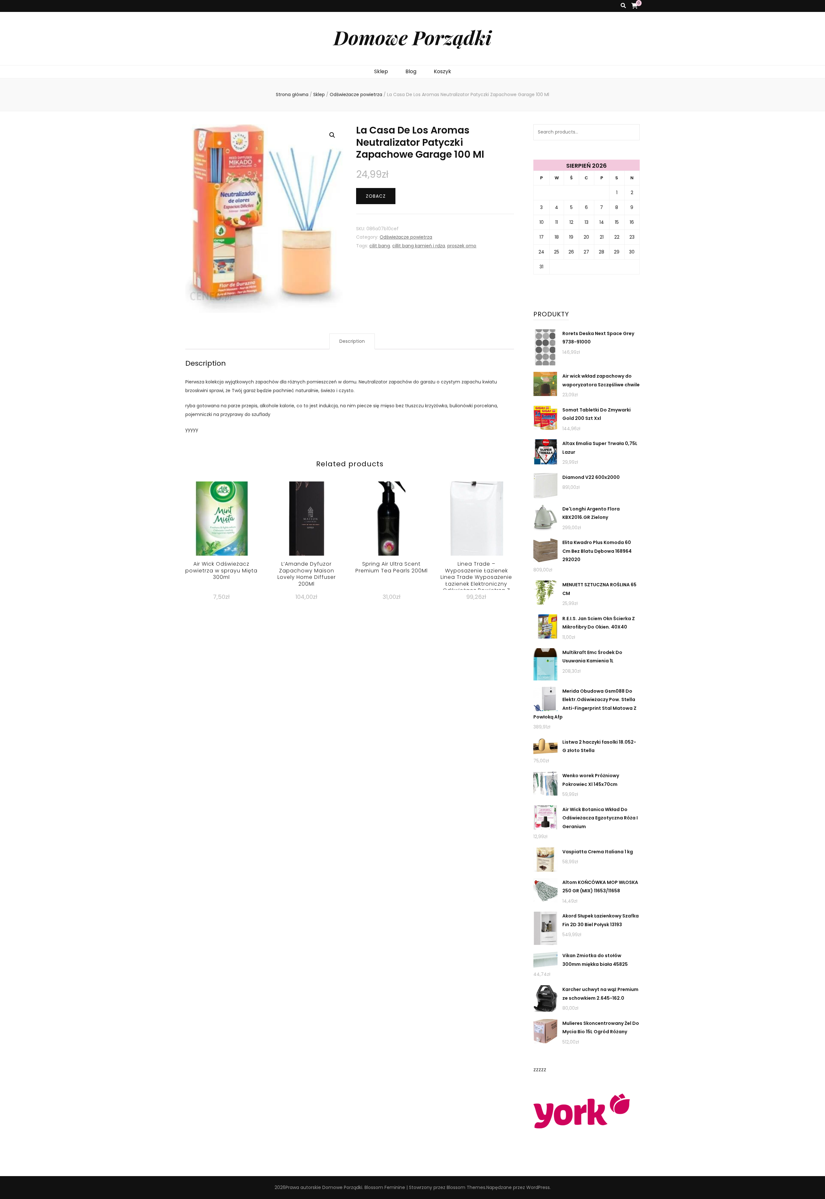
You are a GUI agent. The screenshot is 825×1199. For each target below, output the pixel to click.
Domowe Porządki (412, 37)
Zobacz (376, 196)
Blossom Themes (466, 1187)
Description (352, 341)
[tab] (352, 341)
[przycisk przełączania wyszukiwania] (623, 6)
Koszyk (442, 71)
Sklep (381, 71)
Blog (410, 71)
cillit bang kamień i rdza (418, 246)
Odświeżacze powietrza (406, 237)
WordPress (538, 1187)
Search (631, 132)
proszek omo (461, 246)
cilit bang (379, 246)
